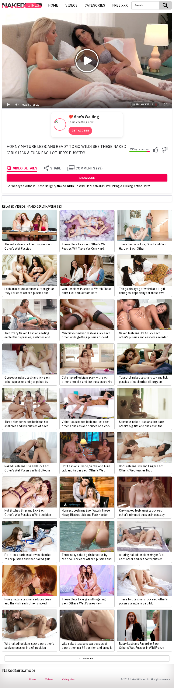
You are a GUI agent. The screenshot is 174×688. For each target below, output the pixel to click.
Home (32, 679)
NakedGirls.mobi (23, 5)
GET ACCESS (80, 130)
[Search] (165, 5)
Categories (68, 679)
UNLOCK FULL (144, 104)
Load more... (87, 658)
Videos (49, 679)
